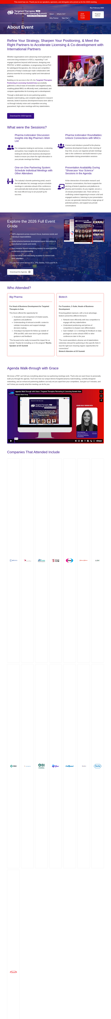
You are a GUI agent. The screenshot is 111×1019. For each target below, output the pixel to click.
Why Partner (54, 18)
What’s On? (61, 14)
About (51, 14)
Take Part (65, 18)
